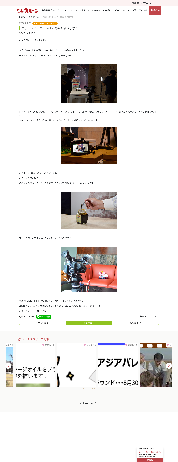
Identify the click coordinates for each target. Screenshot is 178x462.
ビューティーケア (65, 10)
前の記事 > (135, 323)
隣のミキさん (34, 17)
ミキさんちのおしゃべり (45, 23)
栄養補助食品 (48, 10)
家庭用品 (96, 10)
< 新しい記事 (42, 323)
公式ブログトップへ (89, 403)
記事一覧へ (89, 323)
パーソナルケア (82, 10)
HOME (22, 17)
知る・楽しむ (119, 10)
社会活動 (107, 10)
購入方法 (132, 10)
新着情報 (155, 10)
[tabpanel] (27, 364)
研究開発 (143, 10)
